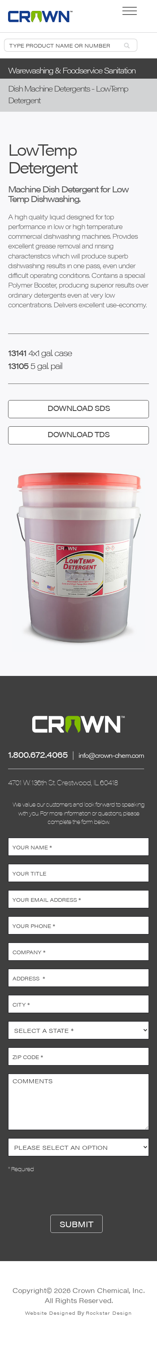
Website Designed (50, 1312)
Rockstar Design (109, 1312)
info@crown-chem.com (111, 755)
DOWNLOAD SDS (79, 408)
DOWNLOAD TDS (78, 434)
